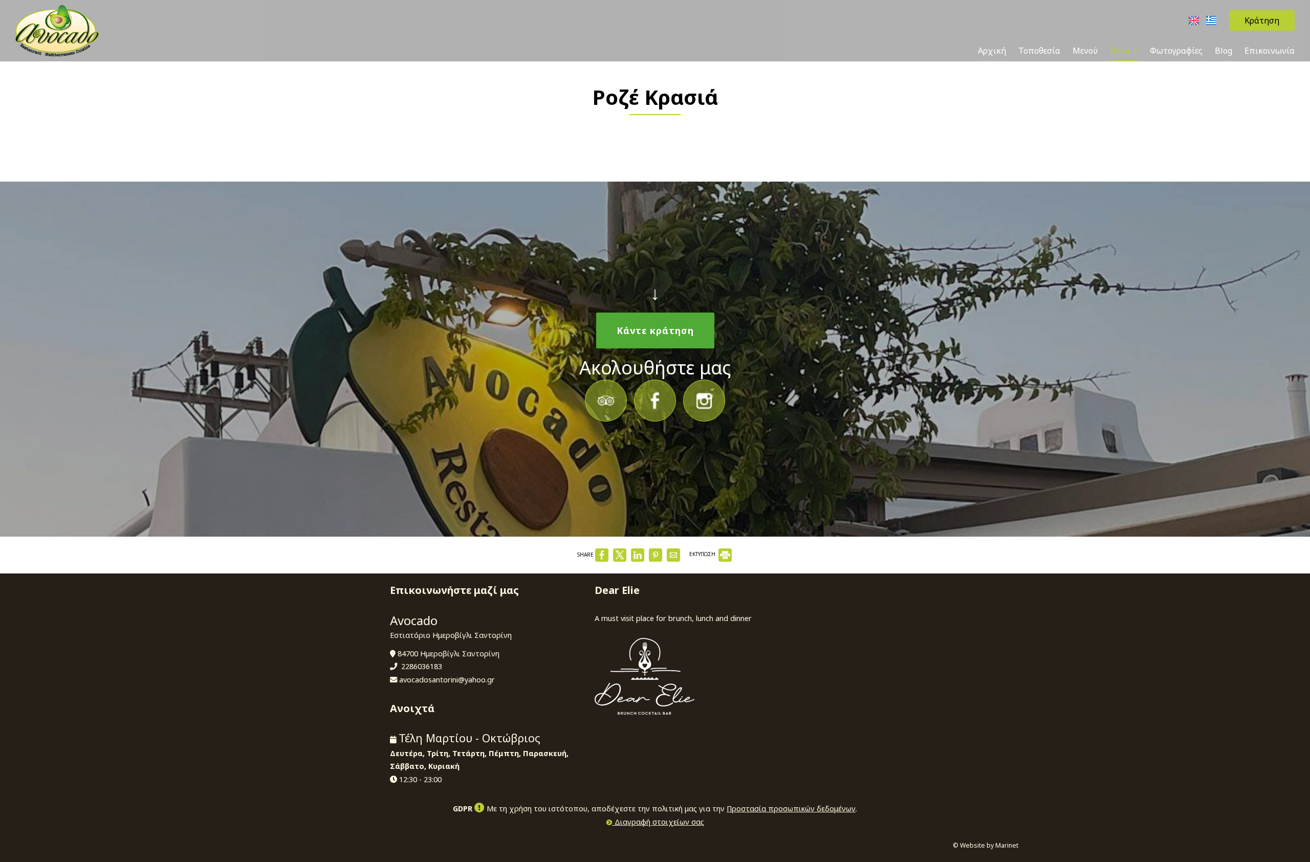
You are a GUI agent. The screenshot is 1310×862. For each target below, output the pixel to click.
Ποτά (1121, 50)
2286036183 (421, 666)
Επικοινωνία (1269, 50)
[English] (1195, 19)
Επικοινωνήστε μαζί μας (454, 590)
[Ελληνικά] (1211, 19)
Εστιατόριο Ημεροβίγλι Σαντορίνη (451, 635)
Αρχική (992, 50)
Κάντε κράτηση (655, 330)
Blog (1223, 50)
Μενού (1085, 50)
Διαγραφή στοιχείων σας (658, 822)
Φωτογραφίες (1176, 50)
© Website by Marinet (985, 845)
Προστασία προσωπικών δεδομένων (791, 808)
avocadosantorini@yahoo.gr (447, 679)
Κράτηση (1261, 20)
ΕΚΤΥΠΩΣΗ (703, 554)
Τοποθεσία (1039, 50)
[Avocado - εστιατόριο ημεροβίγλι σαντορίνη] (57, 29)
